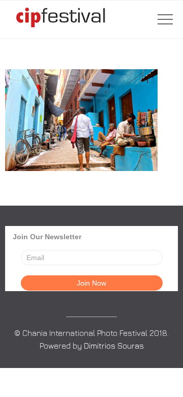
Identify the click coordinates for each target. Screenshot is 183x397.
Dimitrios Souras (114, 345)
